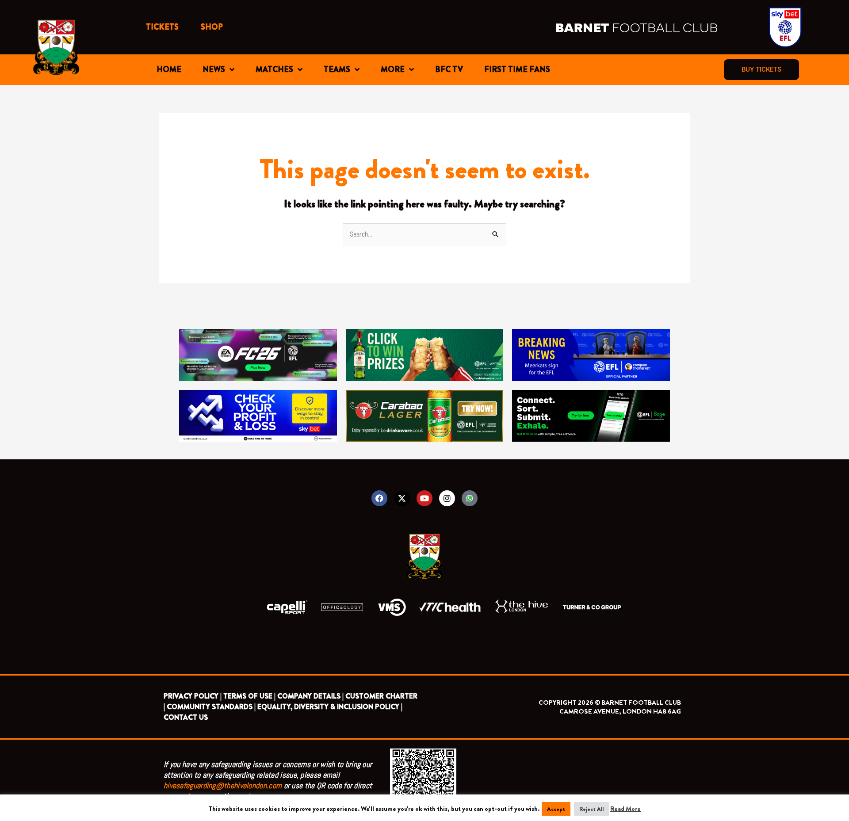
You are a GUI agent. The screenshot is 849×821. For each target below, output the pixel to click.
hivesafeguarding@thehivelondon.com (223, 785)
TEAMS (337, 69)
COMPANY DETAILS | (310, 696)
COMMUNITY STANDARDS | (211, 707)
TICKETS (162, 27)
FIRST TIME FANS (517, 69)
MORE (393, 69)
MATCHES (274, 69)
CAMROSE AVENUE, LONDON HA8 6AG (620, 711)
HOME (169, 69)
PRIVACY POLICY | (193, 696)
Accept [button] (556, 809)
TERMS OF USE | (249, 696)
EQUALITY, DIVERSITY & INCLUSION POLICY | (329, 707)
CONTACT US (186, 717)
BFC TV (449, 69)
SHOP (212, 27)
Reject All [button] (591, 809)
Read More (625, 808)
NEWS (214, 69)
